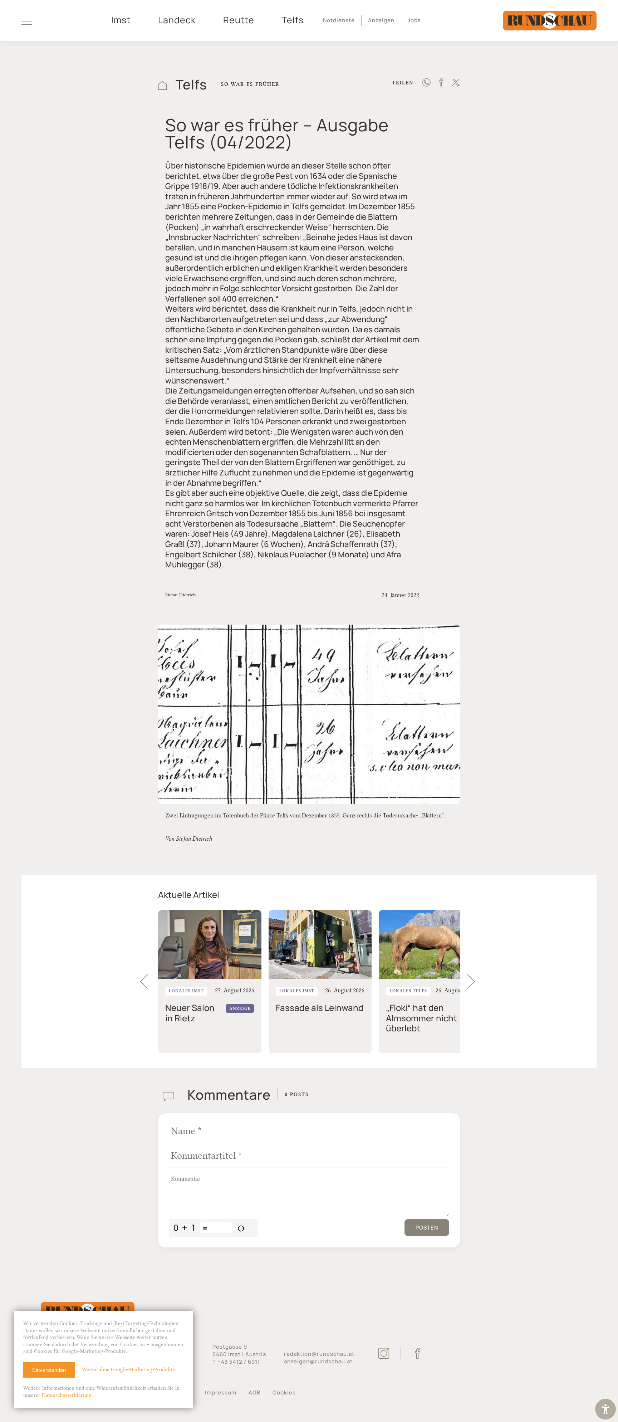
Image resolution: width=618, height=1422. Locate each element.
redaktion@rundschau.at (319, 1354)
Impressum (220, 1392)
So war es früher (250, 84)
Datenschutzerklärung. (67, 1395)
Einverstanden (49, 1370)
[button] (474, 981)
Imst (121, 20)
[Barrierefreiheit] (605, 1410)
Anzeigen (381, 20)
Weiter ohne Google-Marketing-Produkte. (129, 1370)
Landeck (177, 20)
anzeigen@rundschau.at (318, 1361)
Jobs (414, 20)
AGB (254, 1392)
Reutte (238, 20)
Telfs (293, 20)
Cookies (284, 1392)
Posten (427, 1227)
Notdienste (339, 20)
